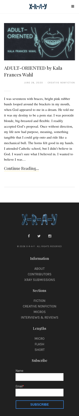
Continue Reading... (21, 168)
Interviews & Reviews (39, 317)
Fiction (39, 301)
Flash (39, 344)
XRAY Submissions (39, 280)
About (39, 269)
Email (19, 386)
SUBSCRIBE (39, 404)
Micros (40, 312)
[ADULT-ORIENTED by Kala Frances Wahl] (39, 41)
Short (40, 350)
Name (19, 370)
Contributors (39, 274)
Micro (39, 338)
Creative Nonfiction (39, 306)
